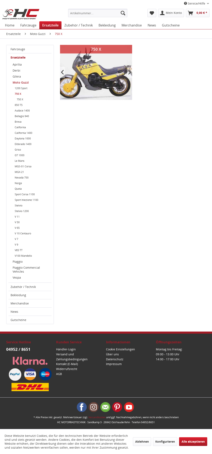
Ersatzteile (18, 57)
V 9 (16, 244)
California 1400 (23, 133)
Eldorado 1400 (23, 144)
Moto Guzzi (21, 82)
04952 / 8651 (18, 349)
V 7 (16, 239)
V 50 (17, 222)
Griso (18, 149)
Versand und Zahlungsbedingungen (72, 356)
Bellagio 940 (22, 116)
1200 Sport (21, 88)
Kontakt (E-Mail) (67, 364)
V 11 (17, 216)
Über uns (112, 354)
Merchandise (20, 303)
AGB (59, 374)
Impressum (114, 364)
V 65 (17, 228)
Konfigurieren (165, 441)
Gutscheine (18, 320)
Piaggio (18, 262)
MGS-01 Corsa (23, 166)
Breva (18, 121)
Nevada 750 (22, 177)
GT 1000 (19, 155)
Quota (18, 188)
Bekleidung (18, 295)
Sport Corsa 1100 (25, 194)
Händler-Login (66, 349)
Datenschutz (114, 359)
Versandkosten (97, 417)
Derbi (16, 70)
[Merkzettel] (151, 13)
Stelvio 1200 (22, 211)
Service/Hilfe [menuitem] (196, 3)
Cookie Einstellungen (120, 349)
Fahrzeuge (18, 49)
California (20, 127)
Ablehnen (142, 441)
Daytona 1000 (23, 138)
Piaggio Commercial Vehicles (26, 269)
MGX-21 (19, 172)
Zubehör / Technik (23, 287)
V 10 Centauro (23, 233)
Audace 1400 (22, 110)
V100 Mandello (23, 256)
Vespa (17, 277)
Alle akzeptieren (193, 441)
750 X (18, 94)
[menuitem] (98, 13)
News (14, 312)
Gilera (17, 76)
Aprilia (17, 64)
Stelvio (18, 205)
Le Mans (19, 161)
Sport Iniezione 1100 (26, 200)
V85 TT (19, 250)
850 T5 (19, 105)
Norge (18, 183)
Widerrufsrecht (66, 369)
